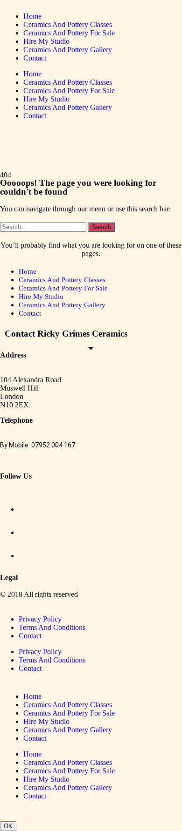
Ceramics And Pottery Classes (67, 24)
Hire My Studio (46, 41)
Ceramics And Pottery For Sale (69, 33)
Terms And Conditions (52, 627)
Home (32, 16)
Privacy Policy (40, 619)
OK (8, 826)
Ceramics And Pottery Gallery (67, 50)
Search (101, 226)
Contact (34, 58)
